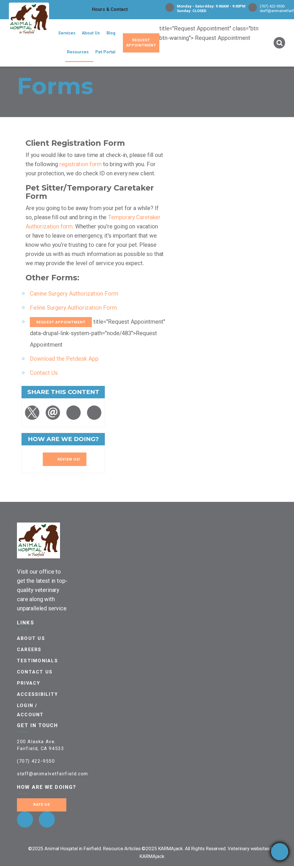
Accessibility (37, 694)
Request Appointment (141, 43)
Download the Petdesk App (64, 358)
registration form (80, 164)
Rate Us (41, 804)
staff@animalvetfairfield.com (52, 773)
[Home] (29, 19)
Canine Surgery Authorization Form (74, 293)
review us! (68, 459)
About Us (91, 33)
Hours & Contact (110, 9)
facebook (25, 819)
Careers (29, 649)
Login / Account (30, 710)
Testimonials (37, 660)
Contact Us (44, 372)
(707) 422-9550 (272, 6)
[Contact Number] (279, 851)
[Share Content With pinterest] (73, 412)
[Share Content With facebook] (94, 412)
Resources (78, 52)
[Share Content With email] (53, 412)
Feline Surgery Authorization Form (73, 307)
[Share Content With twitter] (32, 412)
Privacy (28, 683)
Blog (111, 33)
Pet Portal (105, 52)
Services (67, 33)
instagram (47, 819)
